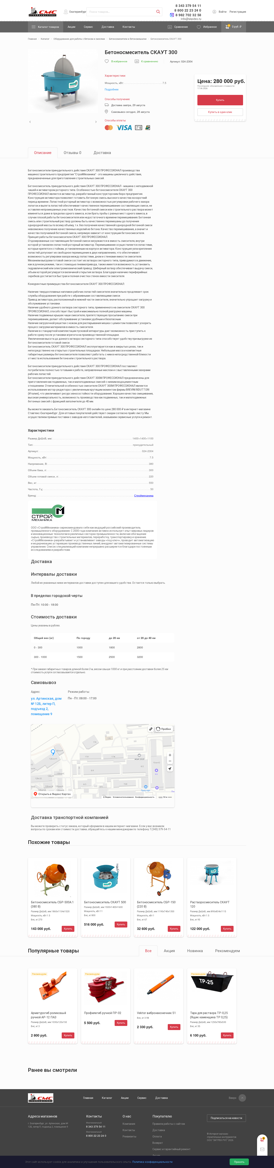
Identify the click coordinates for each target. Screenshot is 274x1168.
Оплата (157, 1136)
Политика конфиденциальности (152, 1161)
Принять (239, 1161)
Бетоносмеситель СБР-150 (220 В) (156, 904)
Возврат (157, 1142)
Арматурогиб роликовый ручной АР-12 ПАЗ (48, 1015)
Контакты (129, 26)
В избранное (119, 61)
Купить (220, 99)
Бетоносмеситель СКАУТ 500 (105, 902)
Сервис (88, 26)
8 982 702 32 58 (188, 15)
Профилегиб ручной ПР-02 (102, 1013)
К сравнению (149, 61)
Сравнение (181, 26)
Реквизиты (129, 1136)
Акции (71, 26)
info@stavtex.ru (191, 19)
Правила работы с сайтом (168, 1123)
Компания (129, 1123)
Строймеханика (143, 495)
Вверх (232, 1097)
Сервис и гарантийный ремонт (171, 1149)
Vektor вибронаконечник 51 (156, 1013)
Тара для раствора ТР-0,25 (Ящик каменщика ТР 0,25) (209, 1015)
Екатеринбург (78, 11)
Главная (88, 1097)
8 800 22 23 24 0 (187, 10)
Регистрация (238, 11)
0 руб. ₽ (235, 26)
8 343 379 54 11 (188, 6)
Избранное (210, 26)
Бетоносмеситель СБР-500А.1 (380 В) (52, 904)
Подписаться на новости (226, 1118)
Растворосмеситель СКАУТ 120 (210, 904)
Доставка (108, 26)
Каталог (107, 1097)
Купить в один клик (220, 112)
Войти (222, 11)
